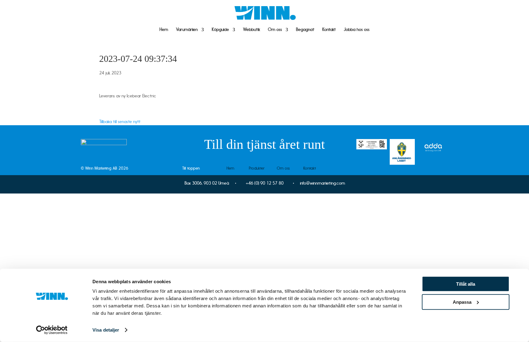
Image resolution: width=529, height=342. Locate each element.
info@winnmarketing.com (322, 183)
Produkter (256, 168)
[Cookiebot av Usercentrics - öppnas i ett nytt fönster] (52, 330)
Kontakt (329, 30)
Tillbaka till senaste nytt (120, 121)
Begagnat (305, 30)
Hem (163, 30)
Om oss (275, 30)
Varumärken (187, 30)
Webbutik (251, 30)
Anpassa (462, 301)
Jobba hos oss (357, 30)
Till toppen (191, 168)
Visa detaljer (105, 330)
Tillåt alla (465, 284)
